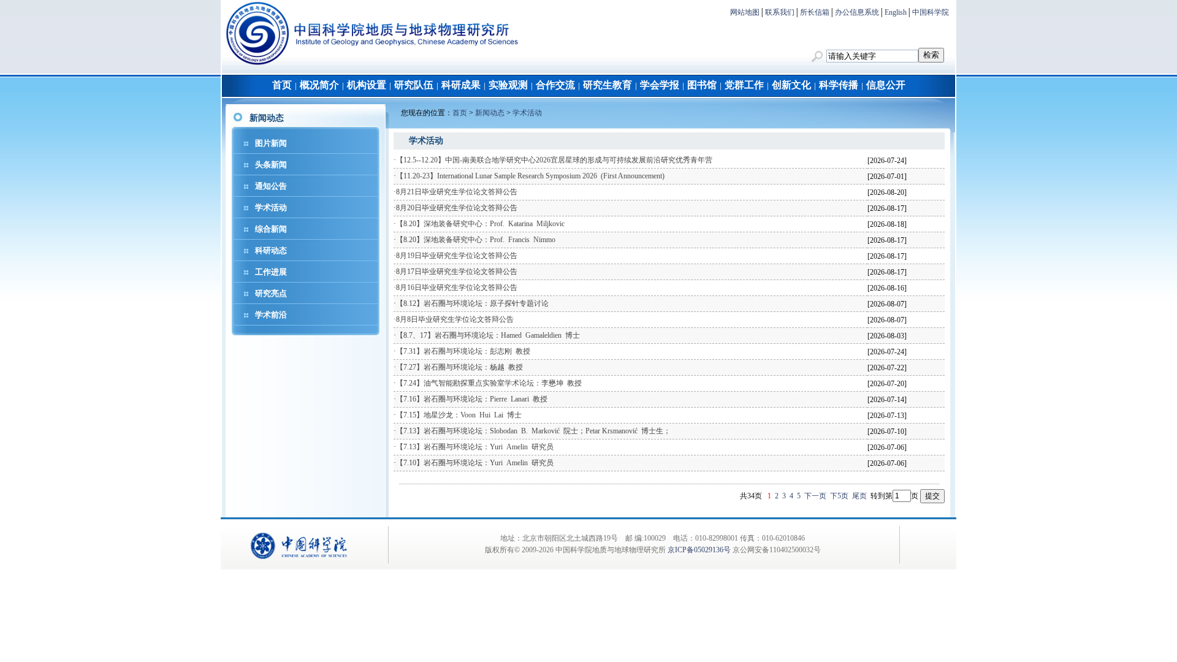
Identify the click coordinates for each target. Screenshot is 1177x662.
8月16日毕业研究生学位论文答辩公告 (456, 287)
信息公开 (885, 85)
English (896, 12)
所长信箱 (814, 12)
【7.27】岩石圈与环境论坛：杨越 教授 (459, 367)
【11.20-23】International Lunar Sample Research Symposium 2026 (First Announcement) (530, 176)
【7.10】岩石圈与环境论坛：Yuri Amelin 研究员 (475, 462)
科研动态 (271, 250)
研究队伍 (413, 85)
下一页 (815, 496)
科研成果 (461, 85)
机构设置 (366, 85)
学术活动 (271, 207)
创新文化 (791, 85)
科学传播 (838, 85)
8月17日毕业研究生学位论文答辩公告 (456, 271)
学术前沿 (271, 314)
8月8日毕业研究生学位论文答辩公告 (455, 319)
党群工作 (744, 85)
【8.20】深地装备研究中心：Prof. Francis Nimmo (475, 239)
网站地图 (745, 12)
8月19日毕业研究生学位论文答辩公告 (456, 255)
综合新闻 (271, 229)
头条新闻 (271, 164)
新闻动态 (490, 112)
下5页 (839, 496)
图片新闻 (271, 143)
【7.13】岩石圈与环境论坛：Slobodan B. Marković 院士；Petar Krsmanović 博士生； (533, 431)
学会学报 (659, 85)
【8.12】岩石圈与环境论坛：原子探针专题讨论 (472, 303)
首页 (282, 85)
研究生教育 (607, 85)
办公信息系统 (857, 12)
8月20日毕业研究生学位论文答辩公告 (456, 208)
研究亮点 (271, 293)
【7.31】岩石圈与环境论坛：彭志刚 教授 (463, 351)
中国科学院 (930, 12)
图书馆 (702, 85)
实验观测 (508, 85)
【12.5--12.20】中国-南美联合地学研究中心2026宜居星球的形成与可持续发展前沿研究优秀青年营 (554, 160)
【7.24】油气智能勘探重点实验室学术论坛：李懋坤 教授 (489, 383)
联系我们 (779, 12)
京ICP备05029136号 (699, 550)
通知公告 (271, 186)
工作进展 (271, 271)
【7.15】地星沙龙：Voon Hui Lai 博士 (459, 415)
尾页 (859, 496)
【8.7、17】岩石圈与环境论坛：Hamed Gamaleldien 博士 (488, 335)
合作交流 (555, 85)
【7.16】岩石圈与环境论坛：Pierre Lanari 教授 (471, 399)
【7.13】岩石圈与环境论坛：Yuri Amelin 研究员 (475, 447)
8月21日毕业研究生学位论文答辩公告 (456, 192)
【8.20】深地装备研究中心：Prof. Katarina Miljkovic (480, 223)
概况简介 (319, 85)
